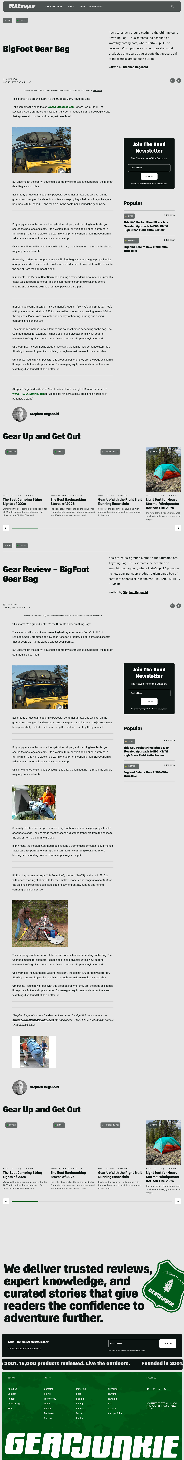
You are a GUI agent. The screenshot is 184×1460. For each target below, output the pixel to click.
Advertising (14, 1404)
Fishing (80, 1399)
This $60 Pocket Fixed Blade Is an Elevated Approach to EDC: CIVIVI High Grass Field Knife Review (146, 226)
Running (112, 1399)
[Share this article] (172, 80)
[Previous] (6, 528)
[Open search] (172, 7)
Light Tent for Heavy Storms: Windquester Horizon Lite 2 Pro (162, 504)
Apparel (112, 1409)
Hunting (112, 1394)
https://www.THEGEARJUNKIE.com (33, 1020)
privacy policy (162, 184)
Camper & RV (115, 1413)
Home (9, 20)
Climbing (113, 1389)
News (71, 6)
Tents (154, 452)
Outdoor (48, 1418)
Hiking (47, 1394)
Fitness (80, 1409)
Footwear (49, 1413)
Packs (79, 1418)
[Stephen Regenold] (19, 414)
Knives (130, 216)
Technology (50, 1399)
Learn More (97, 90)
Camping (23, 20)
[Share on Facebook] (178, 80)
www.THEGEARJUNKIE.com (28, 394)
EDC (110, 1404)
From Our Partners (92, 6)
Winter (47, 1409)
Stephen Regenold (44, 414)
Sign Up (149, 176)
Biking (79, 1404)
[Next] (178, 528)
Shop (10, 1409)
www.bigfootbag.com (61, 107)
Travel (47, 1404)
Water (79, 1413)
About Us (12, 1389)
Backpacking (132, 241)
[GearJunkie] (22, 6)
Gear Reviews (53, 6)
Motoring (81, 1389)
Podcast (12, 1399)
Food (78, 1394)
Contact (12, 1394)
